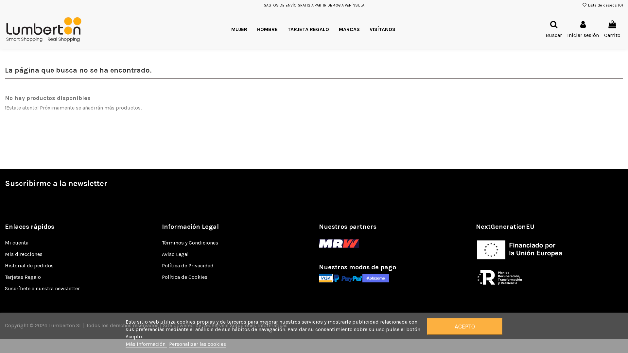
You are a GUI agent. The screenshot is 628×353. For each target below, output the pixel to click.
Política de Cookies (184, 277)
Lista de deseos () (605, 5)
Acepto (465, 326)
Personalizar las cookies (197, 344)
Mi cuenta (16, 243)
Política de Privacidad (188, 265)
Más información (146, 344)
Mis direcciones (24, 254)
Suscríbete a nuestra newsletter (42, 288)
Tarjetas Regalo (23, 277)
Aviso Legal (175, 254)
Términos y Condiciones (190, 243)
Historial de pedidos (29, 265)
